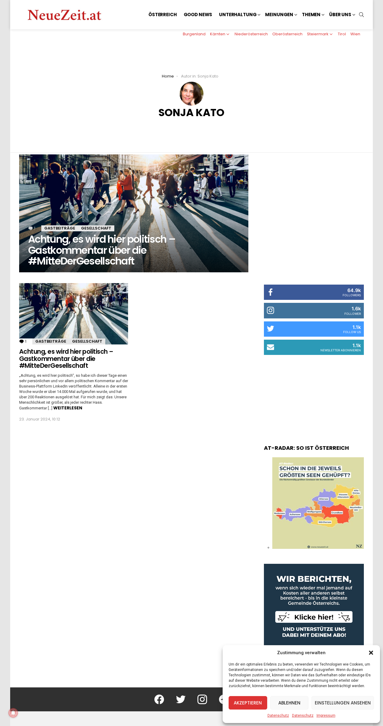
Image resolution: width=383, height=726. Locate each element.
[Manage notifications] (13, 713)
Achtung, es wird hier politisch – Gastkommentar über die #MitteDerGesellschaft (66, 358)
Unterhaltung (237, 14)
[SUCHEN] (361, 14)
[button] (371, 653)
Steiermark (318, 34)
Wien (355, 34)
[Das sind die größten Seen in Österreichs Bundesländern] (318, 547)
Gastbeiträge (59, 228)
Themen (311, 14)
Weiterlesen (67, 408)
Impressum (326, 715)
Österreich (162, 14)
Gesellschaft (96, 228)
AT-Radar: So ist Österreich (306, 448)
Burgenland (194, 34)
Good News (198, 14)
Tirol (342, 34)
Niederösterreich (251, 34)
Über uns (340, 14)
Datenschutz (278, 715)
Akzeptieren (248, 703)
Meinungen (279, 14)
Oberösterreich (287, 34)
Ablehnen (289, 703)
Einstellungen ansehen (343, 703)
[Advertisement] (314, 393)
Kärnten (217, 34)
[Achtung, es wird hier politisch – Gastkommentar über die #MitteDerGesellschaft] (133, 213)
